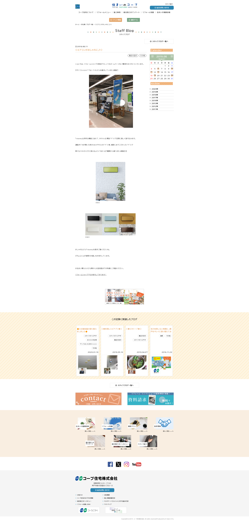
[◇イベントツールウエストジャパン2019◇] (152, 56)
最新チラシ (134, 20)
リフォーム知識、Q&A (83, 504)
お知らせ (80, 495)
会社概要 (107, 495)
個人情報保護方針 (109, 498)
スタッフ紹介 (169, 4)
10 (172, 68)
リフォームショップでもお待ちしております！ (91, 274)
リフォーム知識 (148, 12)
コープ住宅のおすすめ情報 (85, 498)
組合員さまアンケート (132, 12)
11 (151, 72)
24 (172, 75)
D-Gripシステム (169, 518)
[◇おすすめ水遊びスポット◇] (172, 56)
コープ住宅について (86, 12)
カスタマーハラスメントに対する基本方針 (116, 501)
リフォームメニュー (104, 12)
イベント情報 (116, 20)
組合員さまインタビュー (84, 501)
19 (155, 75)
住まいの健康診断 (164, 12)
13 (158, 72)
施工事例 (117, 12)
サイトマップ (107, 504)
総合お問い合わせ (163, 7)
